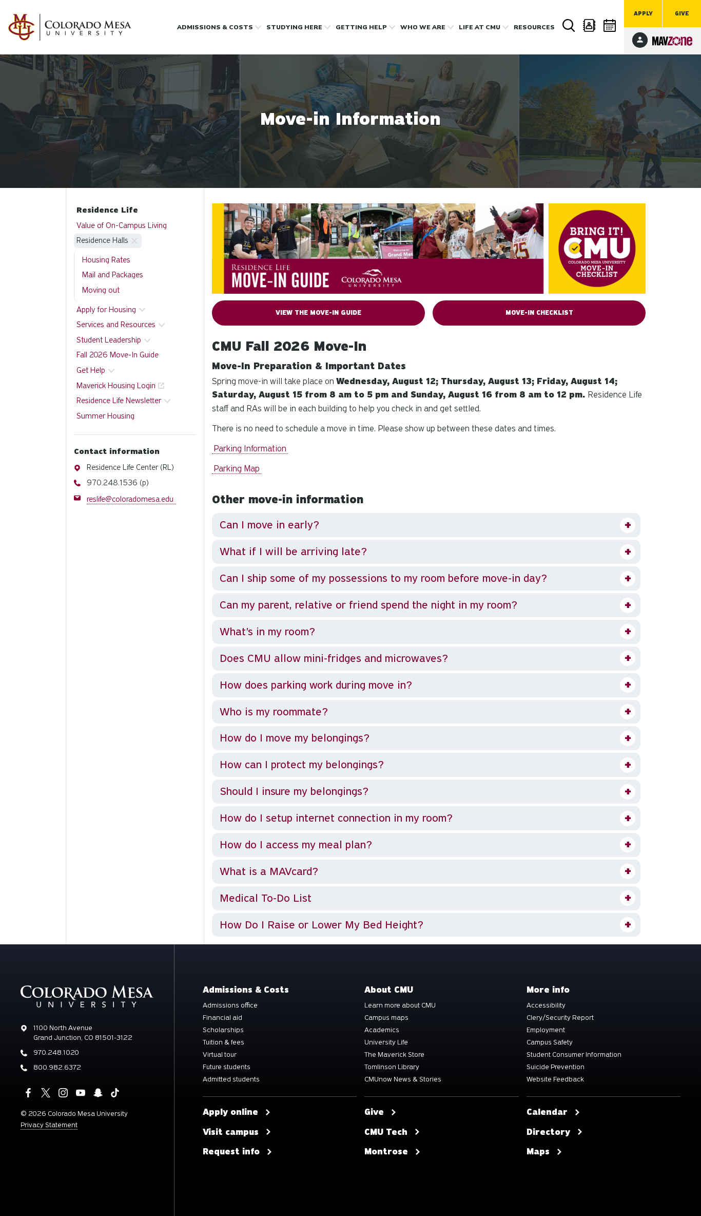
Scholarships (223, 1030)
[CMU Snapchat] (98, 1092)
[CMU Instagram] (63, 1092)
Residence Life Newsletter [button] (118, 400)
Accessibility (546, 1005)
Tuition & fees (223, 1042)
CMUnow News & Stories (402, 1079)
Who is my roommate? (274, 711)
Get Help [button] (90, 370)
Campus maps (386, 1018)
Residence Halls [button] (102, 240)
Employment (546, 1030)
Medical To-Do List (265, 898)
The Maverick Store (394, 1055)
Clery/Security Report (560, 1018)
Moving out (101, 290)
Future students (226, 1067)
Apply (643, 13)
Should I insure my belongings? (294, 791)
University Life (386, 1042)
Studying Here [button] (294, 27)
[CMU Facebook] (28, 1092)
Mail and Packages (112, 274)
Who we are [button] (422, 27)
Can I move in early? (269, 524)
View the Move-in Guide (318, 312)
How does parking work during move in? (316, 685)
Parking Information (249, 448)
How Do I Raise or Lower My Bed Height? (321, 925)
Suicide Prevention (556, 1067)
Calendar (610, 25)
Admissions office (230, 1005)
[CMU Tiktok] (115, 1092)
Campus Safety (550, 1042)
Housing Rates (106, 259)
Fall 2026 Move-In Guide (117, 354)
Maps (538, 1151)
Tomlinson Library (391, 1067)
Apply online (230, 1112)
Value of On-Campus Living (121, 225)
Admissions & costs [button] (215, 27)
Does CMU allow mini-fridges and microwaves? (334, 658)
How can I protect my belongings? (302, 764)
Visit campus (231, 1132)
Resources (534, 27)
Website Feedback (555, 1079)
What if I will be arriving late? (293, 551)
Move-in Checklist (539, 312)
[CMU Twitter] (45, 1092)
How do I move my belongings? (294, 738)
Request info (231, 1151)
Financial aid (222, 1018)
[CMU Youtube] (80, 1092)
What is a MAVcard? (269, 871)
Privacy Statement (49, 1124)
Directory (589, 25)
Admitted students (231, 1079)
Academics (381, 1030)
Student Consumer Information (574, 1055)
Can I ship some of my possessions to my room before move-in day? (383, 578)
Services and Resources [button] (115, 324)
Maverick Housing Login (115, 385)
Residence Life (107, 210)
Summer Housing (105, 416)
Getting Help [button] (361, 27)
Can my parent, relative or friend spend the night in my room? (368, 605)
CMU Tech (385, 1132)
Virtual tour (220, 1055)
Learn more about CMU (400, 1005)
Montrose (386, 1151)
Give (682, 13)
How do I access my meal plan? (296, 844)
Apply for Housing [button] (106, 309)
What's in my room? (267, 631)
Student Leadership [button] (108, 340)
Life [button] (479, 27)
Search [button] (569, 25)
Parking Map (236, 468)
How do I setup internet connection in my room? (336, 818)
